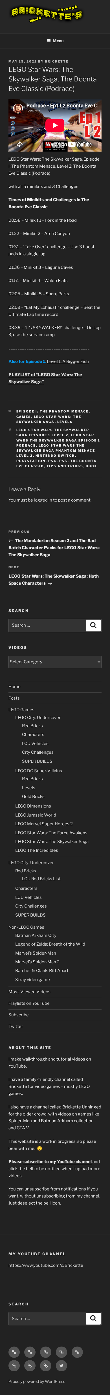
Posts (14, 698)
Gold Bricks (33, 796)
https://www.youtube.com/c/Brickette (45, 1265)
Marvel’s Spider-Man (35, 953)
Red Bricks (32, 725)
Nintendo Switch (55, 456)
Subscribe (18, 1014)
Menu (58, 40)
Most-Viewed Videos (29, 991)
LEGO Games (21, 709)
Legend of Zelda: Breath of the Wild (50, 944)
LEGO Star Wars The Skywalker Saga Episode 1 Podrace (58, 440)
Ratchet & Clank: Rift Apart (42, 970)
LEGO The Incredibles (36, 850)
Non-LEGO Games (26, 927)
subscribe (33, 1161)
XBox (91, 466)
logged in (43, 500)
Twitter (15, 1026)
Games (23, 417)
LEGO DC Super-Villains (38, 770)
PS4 (52, 461)
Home (14, 686)
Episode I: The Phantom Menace (52, 411)
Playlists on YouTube (29, 1003)
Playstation (31, 461)
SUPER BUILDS (37, 761)
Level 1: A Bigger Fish (68, 361)
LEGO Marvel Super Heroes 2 (44, 823)
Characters (33, 734)
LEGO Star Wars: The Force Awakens (51, 832)
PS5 (63, 461)
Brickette (57, 61)
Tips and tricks (65, 466)
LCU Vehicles (35, 743)
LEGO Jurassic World (35, 815)
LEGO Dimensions (33, 806)
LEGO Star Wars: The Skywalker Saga (52, 841)
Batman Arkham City (35, 935)
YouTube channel (74, 1161)
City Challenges (38, 752)
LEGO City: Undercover (38, 717)
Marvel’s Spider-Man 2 (37, 961)
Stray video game (32, 979)
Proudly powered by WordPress (36, 1381)
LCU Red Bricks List (41, 878)
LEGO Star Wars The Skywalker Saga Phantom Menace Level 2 (55, 450)
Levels (65, 422)
